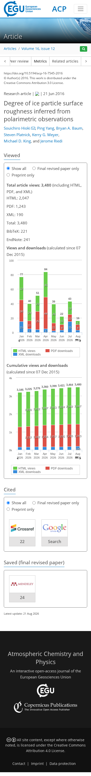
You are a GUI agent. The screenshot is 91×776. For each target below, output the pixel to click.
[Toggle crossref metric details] (22, 527)
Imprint (37, 763)
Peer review (19, 61)
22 (22, 541)
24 (22, 597)
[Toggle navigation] (80, 9)
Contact (18, 763)
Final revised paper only (58, 168)
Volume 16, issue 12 (38, 48)
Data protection (63, 763)
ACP (59, 9)
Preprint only (23, 174)
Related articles (65, 61)
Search (54, 541)
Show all (19, 168)
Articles (10, 48)
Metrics (40, 61)
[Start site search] (83, 49)
